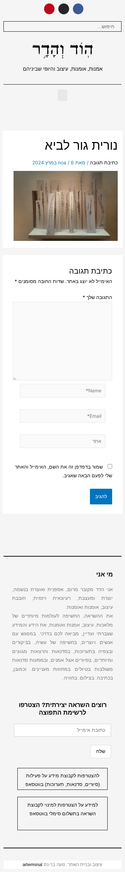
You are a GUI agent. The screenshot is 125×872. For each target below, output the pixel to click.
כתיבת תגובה (104, 162)
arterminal (32, 864)
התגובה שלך (97, 297)
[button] (62, 95)
